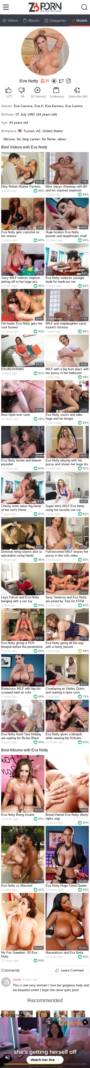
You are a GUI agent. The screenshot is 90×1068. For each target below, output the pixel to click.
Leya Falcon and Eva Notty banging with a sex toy (20, 599)
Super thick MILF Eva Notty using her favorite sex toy (65, 508)
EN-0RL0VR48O (12, 369)
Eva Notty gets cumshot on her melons (20, 234)
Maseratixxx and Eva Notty (65, 952)
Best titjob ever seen (15, 415)
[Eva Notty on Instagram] (68, 81)
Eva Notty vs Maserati (16, 885)
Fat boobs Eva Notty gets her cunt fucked (21, 325)
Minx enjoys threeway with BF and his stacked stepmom (66, 188)
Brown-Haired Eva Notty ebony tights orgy (67, 816)
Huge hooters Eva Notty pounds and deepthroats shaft (66, 234)
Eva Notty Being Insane (17, 814)
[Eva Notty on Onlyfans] (54, 81)
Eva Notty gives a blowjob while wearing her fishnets (64, 736)
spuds (17, 979)
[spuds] (6, 982)
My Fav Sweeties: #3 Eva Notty (19, 954)
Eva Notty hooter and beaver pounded (21, 462)
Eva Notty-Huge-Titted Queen (66, 885)
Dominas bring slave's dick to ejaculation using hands (21, 553)
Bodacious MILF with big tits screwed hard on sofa (21, 690)
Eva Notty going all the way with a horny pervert (65, 645)
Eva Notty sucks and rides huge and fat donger (64, 416)
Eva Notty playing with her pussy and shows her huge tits (67, 462)
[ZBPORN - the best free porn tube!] (45, 7)
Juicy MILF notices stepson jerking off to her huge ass (20, 279)
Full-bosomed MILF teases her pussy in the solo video (67, 553)
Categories (57, 20)
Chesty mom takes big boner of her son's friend (21, 508)
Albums (33, 20)
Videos (12, 20)
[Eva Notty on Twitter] (61, 81)
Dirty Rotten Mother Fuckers (21, 186)
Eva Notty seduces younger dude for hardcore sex (65, 279)
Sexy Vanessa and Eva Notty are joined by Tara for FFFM (66, 599)
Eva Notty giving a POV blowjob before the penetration (22, 645)
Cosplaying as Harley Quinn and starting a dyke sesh (65, 690)
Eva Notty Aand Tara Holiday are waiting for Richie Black (21, 736)
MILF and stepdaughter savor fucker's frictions (66, 325)
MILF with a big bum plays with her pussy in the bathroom (67, 371)
